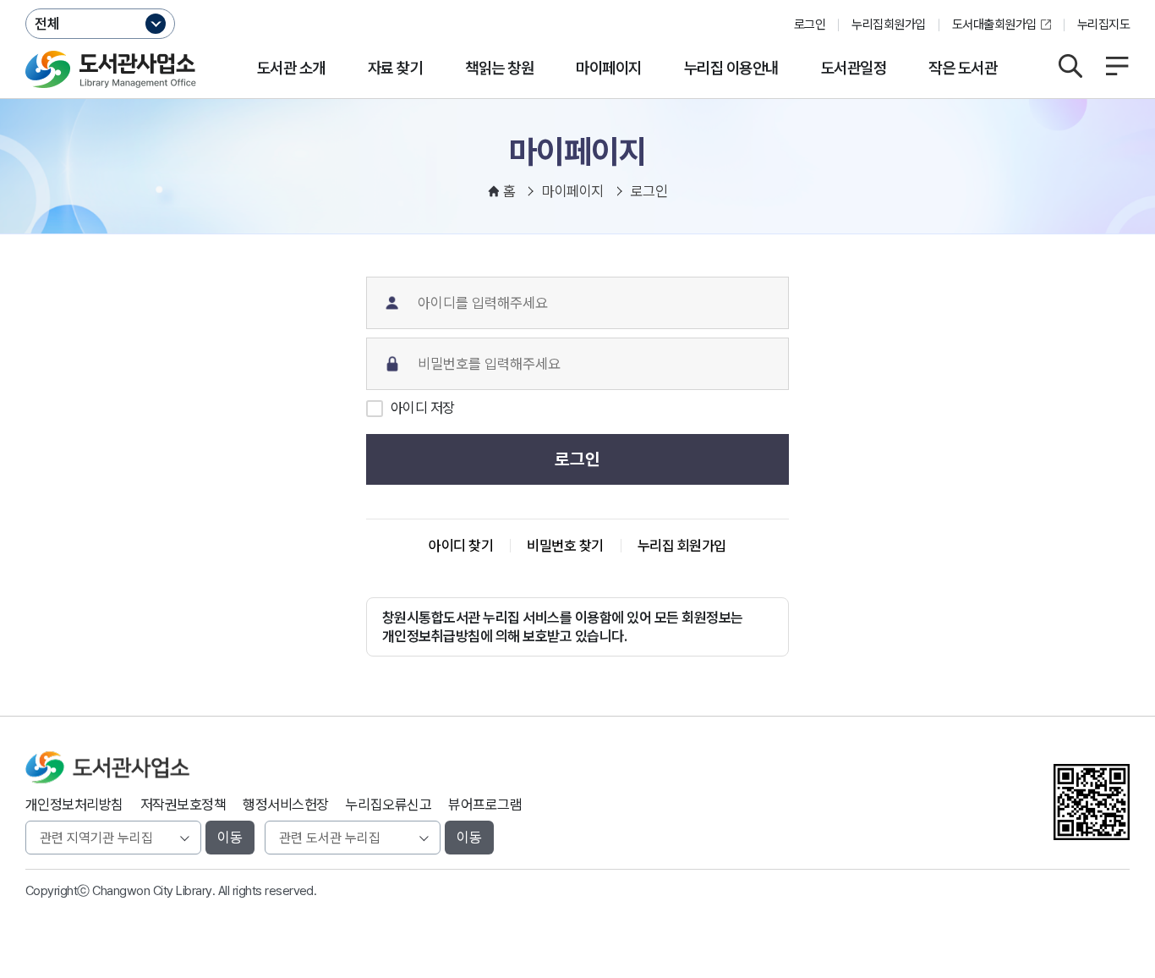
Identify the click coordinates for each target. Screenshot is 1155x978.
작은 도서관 (962, 68)
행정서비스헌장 (285, 804)
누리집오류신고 (388, 804)
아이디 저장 (423, 407)
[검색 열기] (1070, 66)
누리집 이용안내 (731, 68)
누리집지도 (1103, 24)
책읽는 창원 (499, 68)
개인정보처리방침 (74, 804)
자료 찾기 (395, 68)
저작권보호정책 (183, 804)
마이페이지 (608, 68)
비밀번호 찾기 (565, 545)
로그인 (809, 24)
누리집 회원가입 (682, 545)
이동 (230, 837)
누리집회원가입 (888, 24)
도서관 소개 (291, 68)
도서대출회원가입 (994, 24)
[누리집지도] (1117, 66)
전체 (47, 23)
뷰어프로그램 (485, 804)
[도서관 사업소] (110, 69)
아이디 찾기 (461, 545)
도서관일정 (853, 68)
